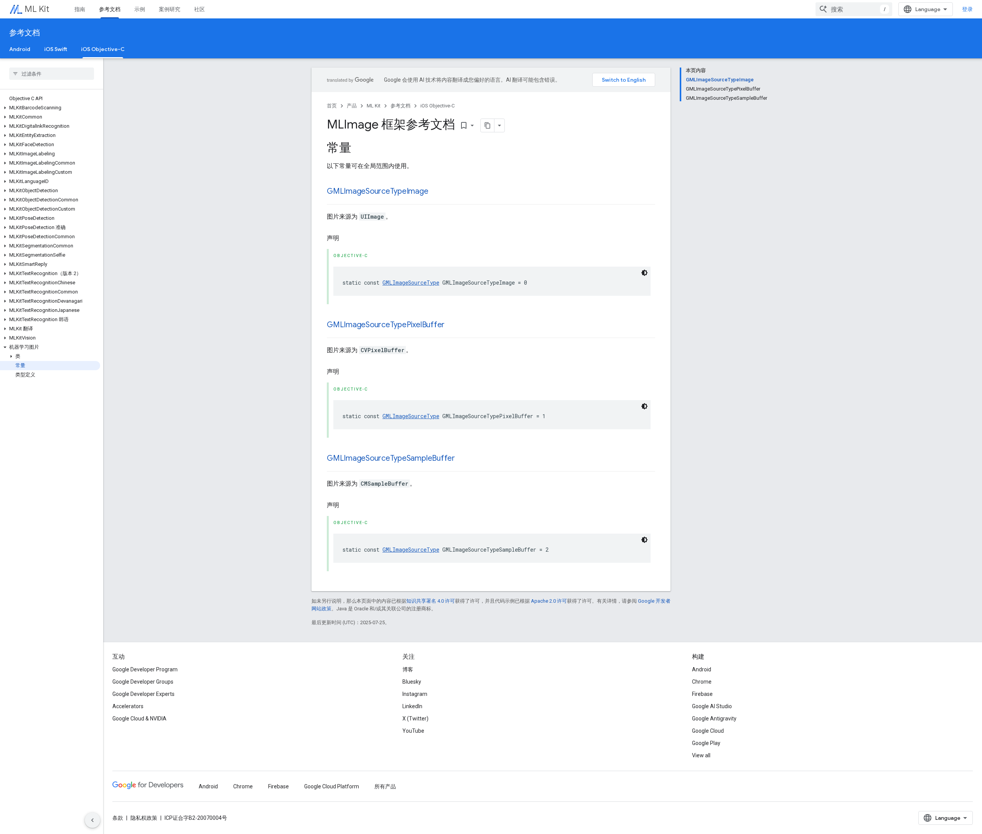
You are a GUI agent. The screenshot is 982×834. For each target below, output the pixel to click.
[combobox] (854, 9)
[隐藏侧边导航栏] (92, 820)
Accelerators (127, 706)
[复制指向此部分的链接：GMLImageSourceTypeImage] (436, 191)
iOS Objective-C (103, 49)
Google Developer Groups (142, 682)
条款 (117, 818)
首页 (332, 106)
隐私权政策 (143, 818)
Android (19, 49)
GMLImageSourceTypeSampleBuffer (391, 458)
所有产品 (385, 786)
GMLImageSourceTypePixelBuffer (386, 325)
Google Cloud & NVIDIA (139, 718)
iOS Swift (55, 49)
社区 (199, 9)
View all (701, 755)
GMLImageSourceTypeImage (377, 191)
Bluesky (411, 682)
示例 (139, 9)
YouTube (413, 731)
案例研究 (169, 9)
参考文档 (109, 9)
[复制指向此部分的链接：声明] (346, 238)
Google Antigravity (714, 718)
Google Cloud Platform (331, 786)
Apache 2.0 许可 (549, 601)
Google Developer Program (145, 669)
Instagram (414, 694)
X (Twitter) (415, 718)
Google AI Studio (712, 706)
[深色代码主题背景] (644, 273)
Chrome (702, 682)
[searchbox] (51, 74)
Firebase (702, 694)
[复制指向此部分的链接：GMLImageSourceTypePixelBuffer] (452, 325)
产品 (352, 106)
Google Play (706, 743)
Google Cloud (708, 731)
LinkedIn (412, 706)
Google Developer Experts (143, 694)
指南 (79, 9)
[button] (50, 107)
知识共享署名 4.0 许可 (430, 601)
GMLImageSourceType (410, 282)
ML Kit (37, 9)
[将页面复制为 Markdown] (487, 125)
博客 (407, 669)
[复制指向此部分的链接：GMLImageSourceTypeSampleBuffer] (462, 458)
